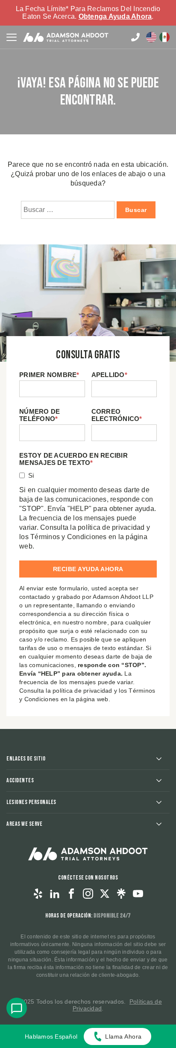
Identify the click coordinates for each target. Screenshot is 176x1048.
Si (31, 475)
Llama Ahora (123, 1036)
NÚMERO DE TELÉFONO (39, 415)
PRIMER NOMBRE (49, 374)
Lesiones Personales (31, 802)
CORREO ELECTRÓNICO (116, 415)
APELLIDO (109, 374)
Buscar (136, 209)
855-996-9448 (135, 37)
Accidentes (20, 780)
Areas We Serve (24, 823)
